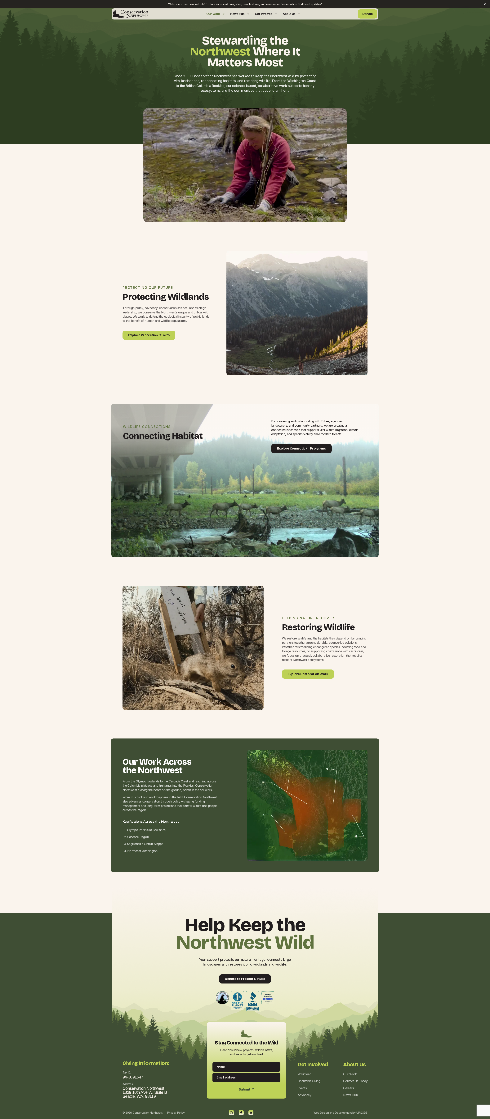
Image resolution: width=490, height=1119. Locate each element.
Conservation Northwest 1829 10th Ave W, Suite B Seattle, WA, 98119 (144, 1092)
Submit (246, 1089)
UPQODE (362, 1112)
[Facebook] (241, 1112)
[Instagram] (231, 1112)
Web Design (321, 1112)
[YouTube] (250, 1112)
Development (343, 1112)
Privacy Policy (176, 1112)
